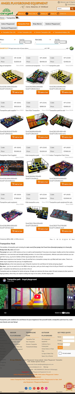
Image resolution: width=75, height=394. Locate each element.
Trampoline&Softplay (62, 32)
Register (73, 2)
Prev (51, 239)
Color (2, 346)
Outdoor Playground (52, 24)
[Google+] (34, 389)
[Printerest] (38, 389)
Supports (3, 359)
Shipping (3, 362)
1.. (54, 239)
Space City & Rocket (47, 356)
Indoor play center (15, 341)
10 (57, 239)
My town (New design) (16, 339)
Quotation (3, 351)
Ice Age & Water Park (47, 353)
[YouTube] (42, 389)
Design (2, 332)
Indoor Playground (7, 24)
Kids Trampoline (25, 32)
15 (69, 239)
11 (60, 239)
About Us (20, 13)
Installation (3, 340)
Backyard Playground (9, 28)
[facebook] (26, 389)
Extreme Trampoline (43, 32)
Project (53, 13)
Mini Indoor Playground (16, 349)
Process (2, 349)
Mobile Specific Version (38, 361)
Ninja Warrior (37, 24)
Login (67, 2)
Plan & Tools (32, 13)
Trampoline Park (23, 24)
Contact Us (63, 13)
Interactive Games (15, 344)
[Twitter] (30, 389)
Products (43, 13)
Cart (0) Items (71, 4)
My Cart (20, 17)
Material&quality (5, 343)
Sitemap (45, 367)
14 (67, 239)
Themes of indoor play (16, 346)
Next (73, 239)
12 (62, 239)
